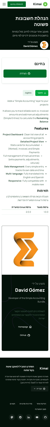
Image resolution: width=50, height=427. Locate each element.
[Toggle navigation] (4, 4)
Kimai (37, 4)
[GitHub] (45, 417)
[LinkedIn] (29, 417)
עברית (39, 388)
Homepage (23, 326)
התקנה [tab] (28, 92)
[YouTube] (37, 417)
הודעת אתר (41, 403)
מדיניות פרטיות (26, 403)
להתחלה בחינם (16, 4)
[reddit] (20, 417)
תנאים (12, 403)
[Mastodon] (12, 417)
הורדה (23, 73)
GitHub (23, 335)
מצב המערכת (40, 409)
